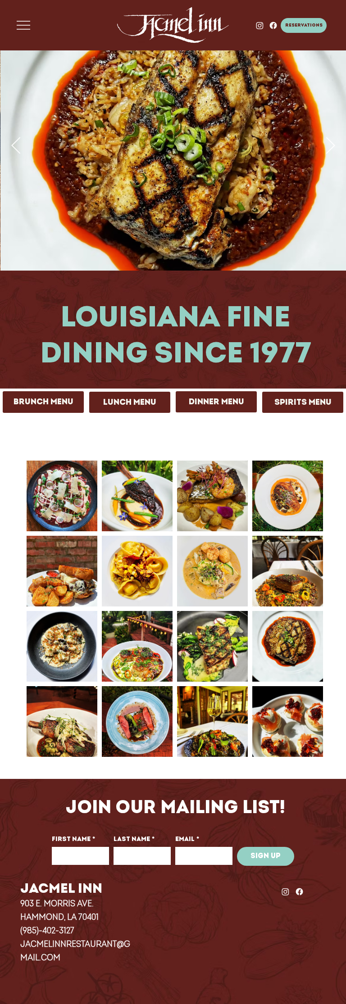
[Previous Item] (15, 146)
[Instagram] (259, 25)
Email (187, 839)
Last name (134, 839)
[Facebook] (273, 25)
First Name (73, 839)
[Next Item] (330, 146)
